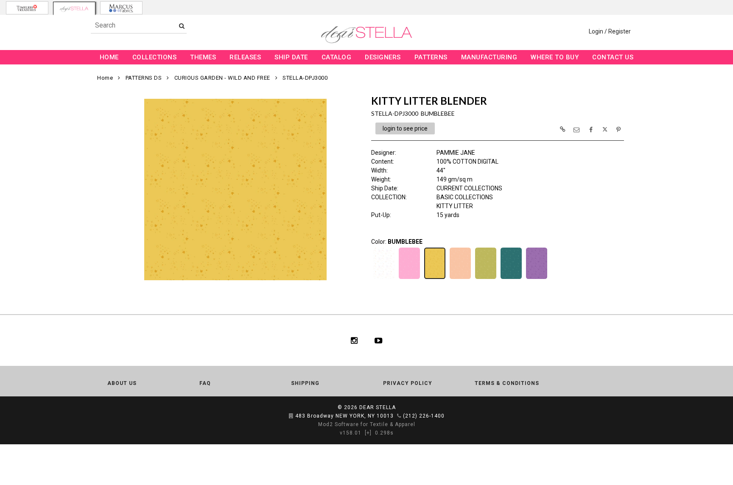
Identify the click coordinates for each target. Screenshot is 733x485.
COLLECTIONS (154, 57)
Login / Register (610, 31)
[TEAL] (511, 278)
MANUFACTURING (489, 57)
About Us (122, 383)
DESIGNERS (383, 57)
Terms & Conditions (507, 383)
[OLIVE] (485, 278)
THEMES (203, 57)
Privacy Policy (407, 383)
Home (105, 78)
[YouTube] (379, 340)
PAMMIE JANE (455, 152)
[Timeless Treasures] (27, 7)
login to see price (405, 128)
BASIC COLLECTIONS (464, 197)
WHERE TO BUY (555, 57)
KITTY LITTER (454, 206)
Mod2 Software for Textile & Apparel (366, 424)
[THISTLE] (536, 278)
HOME (109, 57)
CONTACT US (612, 57)
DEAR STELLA (377, 407)
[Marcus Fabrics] (121, 7)
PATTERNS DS (144, 78)
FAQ (205, 383)
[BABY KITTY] (384, 278)
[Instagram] (354, 340)
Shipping (305, 383)
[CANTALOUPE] (460, 278)
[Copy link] (562, 129)
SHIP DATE (291, 57)
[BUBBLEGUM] (409, 278)
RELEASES (245, 57)
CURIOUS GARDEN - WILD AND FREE (222, 78)
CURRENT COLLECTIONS (469, 188)
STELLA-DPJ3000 (305, 78)
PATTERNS (431, 57)
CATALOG (337, 57)
